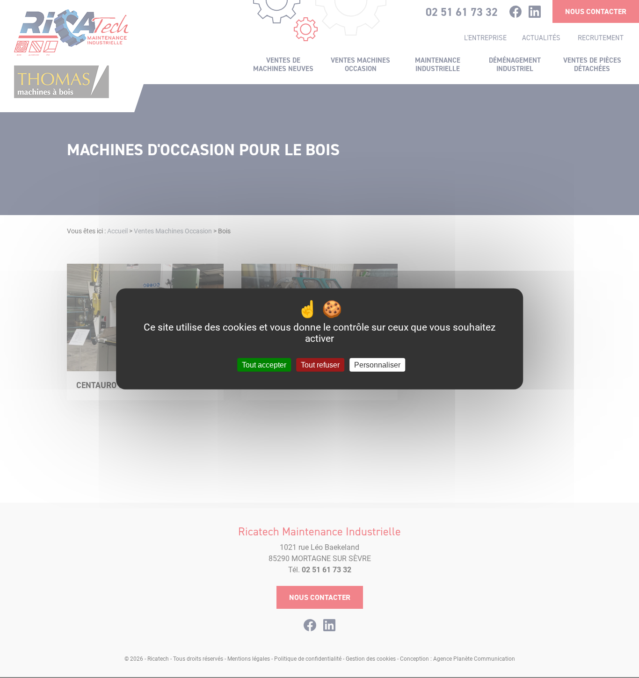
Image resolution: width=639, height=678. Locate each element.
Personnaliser (377, 365)
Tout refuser (320, 365)
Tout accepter (264, 365)
